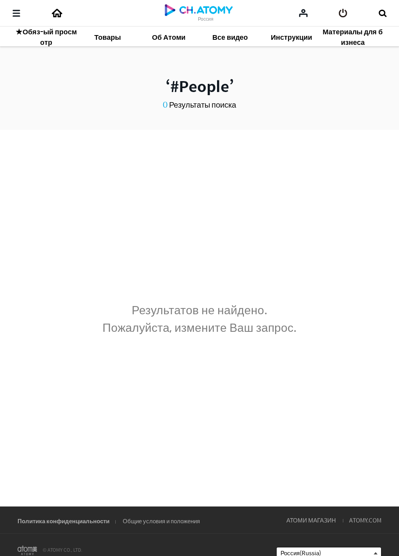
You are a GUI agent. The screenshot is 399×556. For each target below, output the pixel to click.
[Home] (57, 13)
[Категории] (16, 13)
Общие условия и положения (161, 520)
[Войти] (343, 13)
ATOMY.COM (365, 519)
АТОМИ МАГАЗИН (311, 519)
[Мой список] (303, 13)
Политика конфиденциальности (63, 520)
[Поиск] (382, 13)
